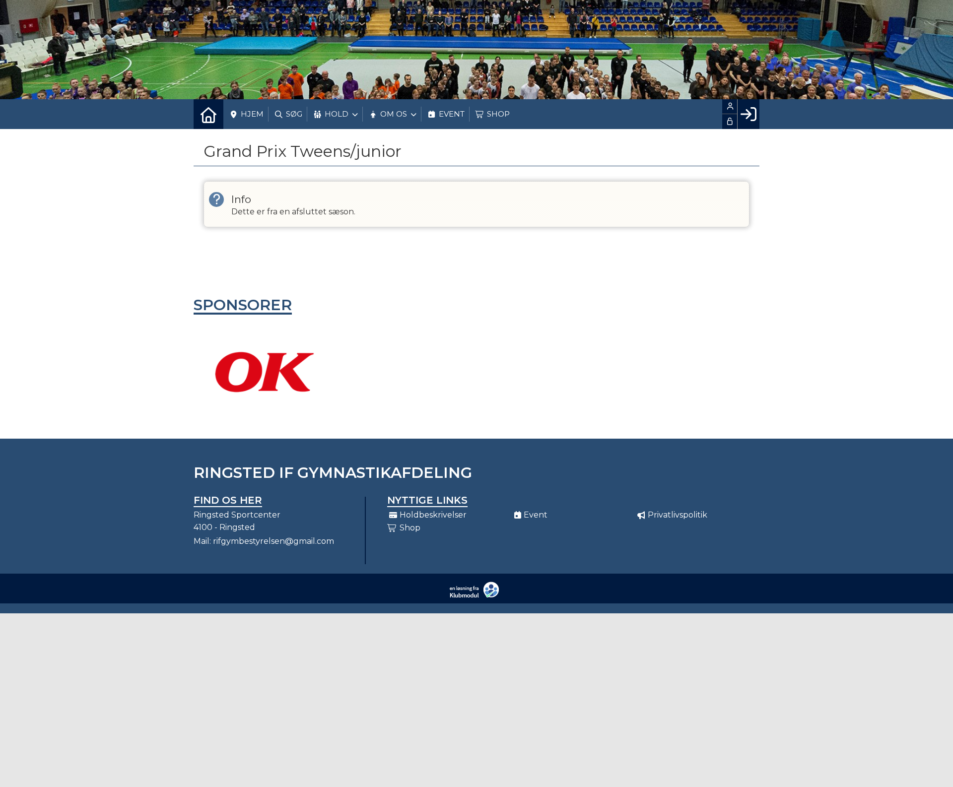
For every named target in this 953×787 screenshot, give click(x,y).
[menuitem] (208, 114)
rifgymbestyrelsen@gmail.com (273, 541)
